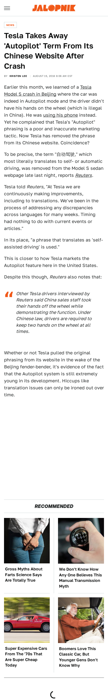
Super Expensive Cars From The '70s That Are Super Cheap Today (26, 657)
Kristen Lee (18, 75)
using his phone (60, 115)
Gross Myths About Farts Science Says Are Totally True (23, 575)
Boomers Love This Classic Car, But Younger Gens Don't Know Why (78, 657)
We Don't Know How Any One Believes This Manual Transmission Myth (80, 577)
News (10, 24)
